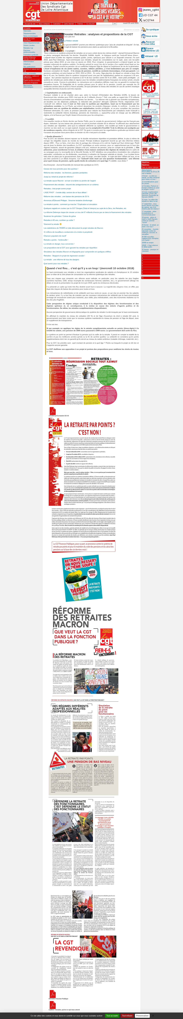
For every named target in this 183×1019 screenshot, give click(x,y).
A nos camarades (30, 73)
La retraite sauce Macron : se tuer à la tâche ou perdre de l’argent (70, 181)
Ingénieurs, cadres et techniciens (31, 77)
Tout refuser (127, 1016)
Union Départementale (31, 43)
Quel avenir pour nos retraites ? (56, 264)
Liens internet (69, 24)
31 (143, 278)
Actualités (59, 29)
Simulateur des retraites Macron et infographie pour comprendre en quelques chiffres (77, 252)
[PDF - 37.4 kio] (53, 1008)
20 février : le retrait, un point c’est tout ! (150, 225)
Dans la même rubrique (150, 167)
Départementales (30, 33)
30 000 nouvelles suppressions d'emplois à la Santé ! (150, 238)
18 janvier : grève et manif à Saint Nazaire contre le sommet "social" (149, 219)
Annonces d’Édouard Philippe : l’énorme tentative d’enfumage (68, 200)
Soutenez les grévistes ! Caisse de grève (60, 216)
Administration (29, 62)
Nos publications (29, 67)
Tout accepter (112, 1016)
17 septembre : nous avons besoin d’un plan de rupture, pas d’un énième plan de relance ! (150, 206)
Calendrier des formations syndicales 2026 (151, 76)
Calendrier (57, 24)
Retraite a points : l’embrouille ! (56, 240)
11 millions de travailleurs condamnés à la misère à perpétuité (68, 232)
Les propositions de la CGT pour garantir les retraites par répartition (70, 248)
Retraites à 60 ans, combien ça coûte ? (59, 220)
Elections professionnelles (29, 51)
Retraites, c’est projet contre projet (57, 189)
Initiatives (27, 64)
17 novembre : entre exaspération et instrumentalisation (149, 213)
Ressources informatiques (28, 86)
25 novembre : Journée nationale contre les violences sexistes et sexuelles (150, 231)
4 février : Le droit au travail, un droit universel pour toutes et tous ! (150, 177)
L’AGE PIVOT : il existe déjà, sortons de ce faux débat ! (65, 192)
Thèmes (80, 24)
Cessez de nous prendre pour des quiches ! (61, 169)
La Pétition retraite (71, 41)
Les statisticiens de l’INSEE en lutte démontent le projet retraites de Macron (73, 228)
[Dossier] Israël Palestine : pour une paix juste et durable (150, 111)
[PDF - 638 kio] (53, 414)
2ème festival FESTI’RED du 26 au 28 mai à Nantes (150, 171)
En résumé (90, 24)
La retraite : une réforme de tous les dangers (61, 260)
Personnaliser (142, 1016)
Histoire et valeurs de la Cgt (32, 70)
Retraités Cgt (28, 48)
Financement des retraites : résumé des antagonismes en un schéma (71, 185)
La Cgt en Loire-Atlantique (29, 39)
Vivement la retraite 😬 (53, 224)
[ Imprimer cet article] (131, 29)
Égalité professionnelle (32, 80)
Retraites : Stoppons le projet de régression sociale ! (64, 256)
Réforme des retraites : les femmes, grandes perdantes (65, 173)
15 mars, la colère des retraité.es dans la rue (150, 200)
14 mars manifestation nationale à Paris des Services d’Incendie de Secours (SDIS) (150, 194)
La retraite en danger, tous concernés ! (59, 244)
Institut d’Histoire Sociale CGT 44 (30, 58)
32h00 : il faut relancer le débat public (150, 246)
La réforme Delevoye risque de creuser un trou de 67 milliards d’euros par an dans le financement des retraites (87, 212)
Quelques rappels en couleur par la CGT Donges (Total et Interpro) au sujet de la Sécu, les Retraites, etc (85, 208)
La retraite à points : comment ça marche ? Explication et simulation (70, 204)
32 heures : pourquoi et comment (150, 156)
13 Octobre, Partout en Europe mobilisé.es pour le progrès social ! (150, 187)
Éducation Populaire (31, 83)
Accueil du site (30, 24)
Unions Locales (29, 45)
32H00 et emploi (147, 243)
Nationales (68, 29)
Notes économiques (31, 36)
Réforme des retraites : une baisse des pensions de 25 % (66, 196)
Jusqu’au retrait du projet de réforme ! (59, 177)
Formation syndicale (31, 55)
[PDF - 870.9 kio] (53, 997)
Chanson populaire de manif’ (55, 236)
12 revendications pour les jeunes (150, 182)
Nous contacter (44, 24)
